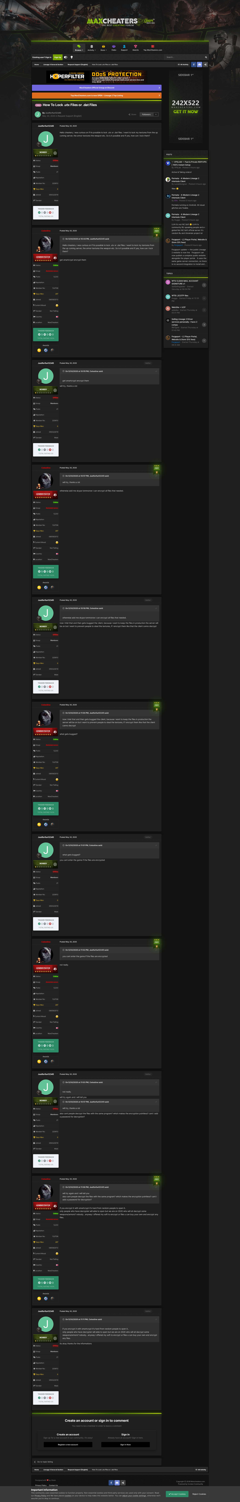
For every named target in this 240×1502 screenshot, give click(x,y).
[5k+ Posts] (39, 350)
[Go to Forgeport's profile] (168, 240)
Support (124, 50)
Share (133, 114)
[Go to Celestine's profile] (45, 243)
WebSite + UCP (179, 307)
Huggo (177, 220)
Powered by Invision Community (190, 1484)
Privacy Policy (41, 1485)
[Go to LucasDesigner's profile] (168, 179)
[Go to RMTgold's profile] (168, 320)
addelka (175, 310)
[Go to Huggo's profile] (168, 215)
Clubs (114, 50)
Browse (78, 50)
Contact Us (53, 1485)
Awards (135, 50)
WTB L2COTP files (180, 295)
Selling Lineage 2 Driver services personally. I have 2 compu (184, 322)
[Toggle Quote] (63, 239)
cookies (68, 1495)
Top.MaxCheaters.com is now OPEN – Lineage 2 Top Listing (97, 95)
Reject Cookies (199, 1494)
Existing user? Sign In (41, 57)
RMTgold (175, 327)
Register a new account (68, 1444)
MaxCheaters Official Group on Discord (96, 88)
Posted (191, 167)
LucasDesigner (180, 184)
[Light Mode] (72, 57)
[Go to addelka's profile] (168, 308)
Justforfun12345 (53, 113)
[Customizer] (66, 57)
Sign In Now (125, 1444)
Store (103, 50)
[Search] (206, 57)
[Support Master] (46, 350)
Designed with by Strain (45, 1480)
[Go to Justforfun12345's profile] (38, 114)
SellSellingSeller (178, 286)
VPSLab (177, 167)
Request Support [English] (70, 116)
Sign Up (57, 57)
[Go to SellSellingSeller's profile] (168, 282)
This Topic (195, 57)
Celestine (94, 371)
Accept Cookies (178, 1494)
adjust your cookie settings (134, 1495)
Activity (91, 50)
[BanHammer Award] (52, 350)
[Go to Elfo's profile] (168, 196)
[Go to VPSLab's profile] (168, 163)
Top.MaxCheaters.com (152, 50)
